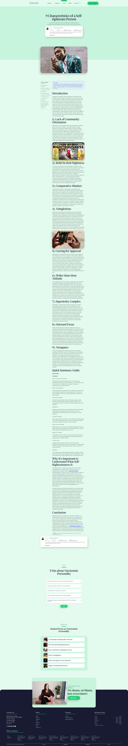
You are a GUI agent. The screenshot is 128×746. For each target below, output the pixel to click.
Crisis (109, 744)
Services (37, 717)
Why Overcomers (69, 717)
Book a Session (93, 3)
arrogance (54, 219)
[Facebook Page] (7, 726)
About (37, 716)
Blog (37, 725)
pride (62, 474)
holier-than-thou (74, 281)
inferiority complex (62, 307)
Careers (67, 716)
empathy (54, 205)
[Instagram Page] (9, 726)
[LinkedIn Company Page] (13, 726)
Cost (37, 720)
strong (76, 105)
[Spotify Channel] (15, 726)
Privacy (43, 744)
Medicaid (88, 744)
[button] (49, 3)
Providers (76, 3)
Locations (38, 719)
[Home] (34, 3)
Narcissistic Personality (67, 30)
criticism (76, 181)
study (54, 96)
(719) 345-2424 (10, 718)
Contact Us (38, 727)
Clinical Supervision (69, 719)
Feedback (66, 744)
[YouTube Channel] (11, 726)
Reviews (37, 724)
